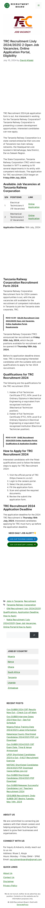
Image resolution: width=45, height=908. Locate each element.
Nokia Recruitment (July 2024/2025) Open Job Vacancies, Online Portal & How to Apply (19, 623)
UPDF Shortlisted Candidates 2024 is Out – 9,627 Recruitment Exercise (22, 757)
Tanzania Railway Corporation (21, 605)
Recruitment (30, 601)
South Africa (14, 672)
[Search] (34, 635)
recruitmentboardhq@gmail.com (26, 859)
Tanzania (12, 677)
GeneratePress (22, 905)
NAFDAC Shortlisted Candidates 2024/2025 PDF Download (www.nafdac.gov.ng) (22, 768)
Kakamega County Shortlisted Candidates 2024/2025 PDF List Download (22, 737)
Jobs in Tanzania (15, 601)
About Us (7, 873)
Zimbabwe (13, 688)
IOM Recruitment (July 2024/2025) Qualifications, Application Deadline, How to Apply (22, 612)
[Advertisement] (22, 88)
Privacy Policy (10, 885)
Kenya (11, 662)
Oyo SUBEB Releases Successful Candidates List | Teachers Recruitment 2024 (22, 788)
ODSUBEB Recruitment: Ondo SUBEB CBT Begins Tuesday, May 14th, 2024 (21, 798)
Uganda (12, 682)
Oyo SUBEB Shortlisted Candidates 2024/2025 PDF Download (20, 778)
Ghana (11, 667)
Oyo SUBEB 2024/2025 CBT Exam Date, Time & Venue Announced (20, 747)
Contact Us (8, 877)
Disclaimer (8, 881)
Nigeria (11, 656)
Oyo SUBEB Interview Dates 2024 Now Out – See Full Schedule (20, 719)
